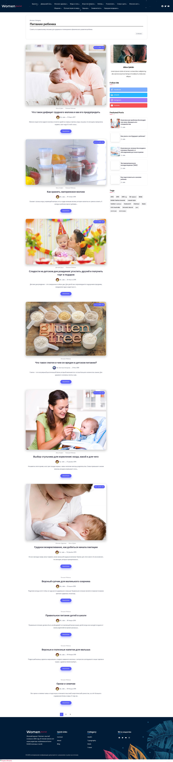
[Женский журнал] (12, 6)
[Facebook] (128, 90)
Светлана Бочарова (64, 368)
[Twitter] (122, 737)
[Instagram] (128, 100)
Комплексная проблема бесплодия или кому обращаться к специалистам (133, 122)
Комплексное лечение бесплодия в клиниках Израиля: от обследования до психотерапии (133, 150)
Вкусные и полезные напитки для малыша (66, 649)
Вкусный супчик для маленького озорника (66, 581)
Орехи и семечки (65, 683)
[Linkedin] (128, 95)
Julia (63, 117)
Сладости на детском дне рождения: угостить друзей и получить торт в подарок (66, 273)
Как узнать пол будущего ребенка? (133, 136)
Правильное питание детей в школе (66, 615)
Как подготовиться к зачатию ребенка (131, 178)
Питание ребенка (70, 108)
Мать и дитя (59, 108)
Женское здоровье (61, 543)
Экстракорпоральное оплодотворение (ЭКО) (129, 164)
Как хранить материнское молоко (66, 191)
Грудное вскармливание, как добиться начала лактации (66, 547)
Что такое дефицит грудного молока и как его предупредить (66, 112)
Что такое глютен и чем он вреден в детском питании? (66, 362)
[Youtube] (128, 105)
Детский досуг (60, 267)
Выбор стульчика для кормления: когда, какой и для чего (66, 456)
